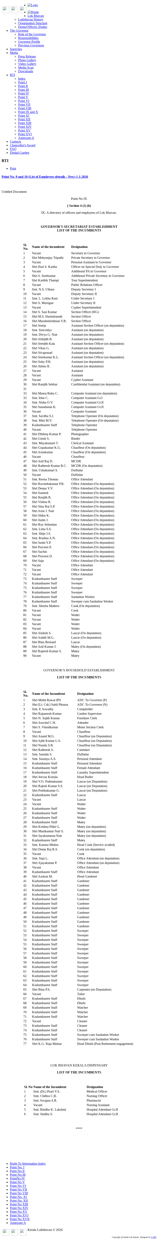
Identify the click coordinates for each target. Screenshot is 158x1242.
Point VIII (24, 108)
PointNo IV (17, 1178)
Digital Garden (19, 152)
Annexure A (26, 138)
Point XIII (24, 123)
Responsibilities (28, 38)
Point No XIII (19, 1204)
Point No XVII (19, 1219)
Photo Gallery (27, 60)
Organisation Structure (32, 23)
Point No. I (17, 1167)
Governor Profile (29, 41)
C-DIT (153, 1237)
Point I (22, 82)
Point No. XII (19, 1200)
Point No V (17, 1182)
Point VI (23, 101)
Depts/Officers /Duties (32, 27)
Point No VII (18, 1189)
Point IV (23, 93)
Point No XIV (19, 1208)
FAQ (13, 149)
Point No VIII (19, 1193)
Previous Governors (31, 45)
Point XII (24, 119)
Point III (23, 89)
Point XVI (25, 134)
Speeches (16, 49)
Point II (23, 86)
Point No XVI (19, 1215)
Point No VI (18, 1186)
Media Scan (26, 67)
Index (22, 78)
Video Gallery (27, 64)
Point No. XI (18, 1197)
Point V (23, 97)
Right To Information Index (28, 1163)
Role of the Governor (32, 34)
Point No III (18, 1174)
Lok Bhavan (36, 15)
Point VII (24, 104)
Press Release (27, 56)
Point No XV (18, 1211)
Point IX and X (28, 112)
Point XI (23, 115)
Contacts (15, 141)
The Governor (19, 30)
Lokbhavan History (30, 19)
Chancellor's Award (22, 145)
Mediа (14, 52)
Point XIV (25, 126)
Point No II (17, 1171)
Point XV (24, 130)
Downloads (25, 71)
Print (13, 168)
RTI (12, 75)
